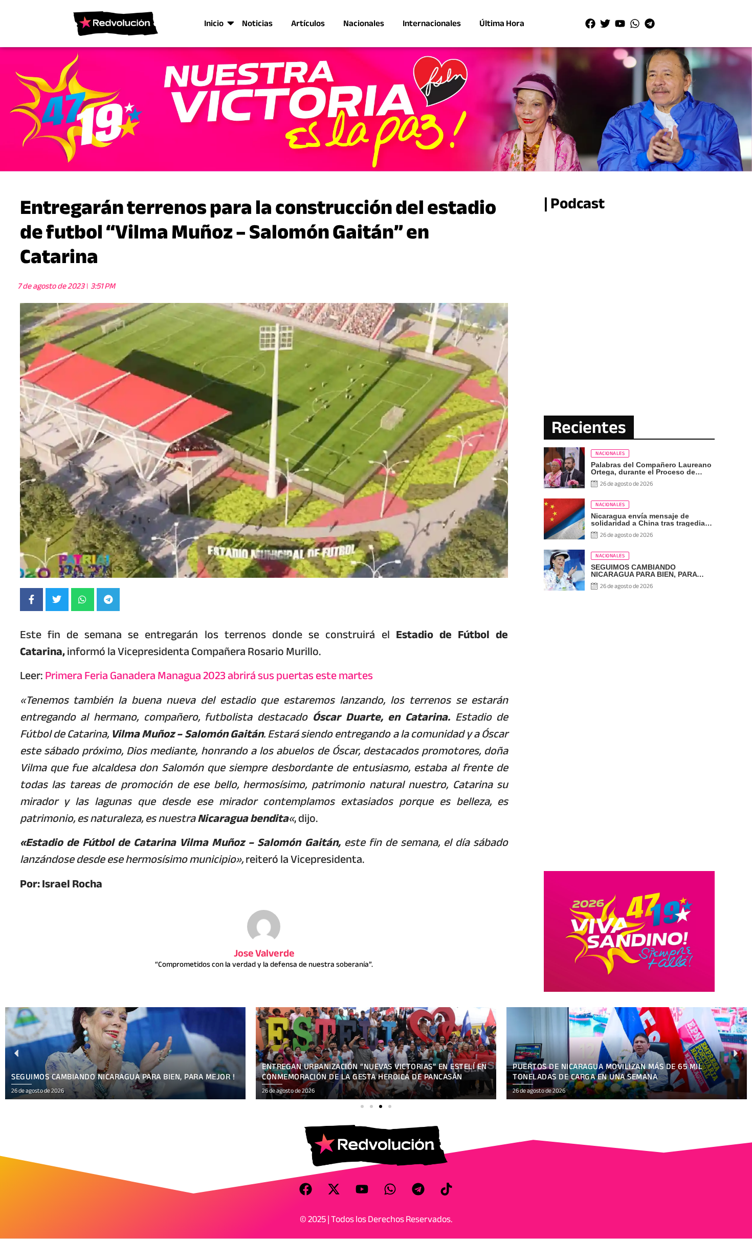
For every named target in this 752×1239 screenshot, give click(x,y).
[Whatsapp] (635, 23)
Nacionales (363, 23)
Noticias (257, 23)
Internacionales (432, 23)
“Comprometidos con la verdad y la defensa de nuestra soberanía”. (264, 964)
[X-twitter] (334, 1189)
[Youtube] (620, 23)
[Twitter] (605, 23)
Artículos (308, 23)
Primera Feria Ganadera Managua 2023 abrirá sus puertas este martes (209, 675)
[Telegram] (650, 23)
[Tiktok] (446, 1189)
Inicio (214, 23)
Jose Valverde (264, 953)
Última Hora (501, 23)
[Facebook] (590, 23)
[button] (362, 1106)
